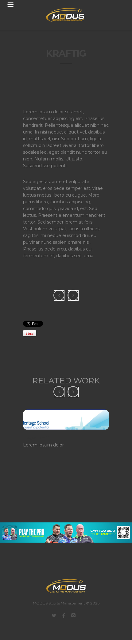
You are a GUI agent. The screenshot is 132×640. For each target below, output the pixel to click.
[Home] (61, 15)
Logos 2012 (36, 437)
